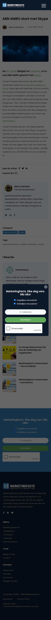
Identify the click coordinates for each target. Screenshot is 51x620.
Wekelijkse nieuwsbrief (27, 304)
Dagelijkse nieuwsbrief (27, 300)
